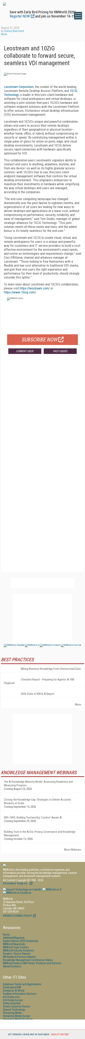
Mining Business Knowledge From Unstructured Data (51, 669)
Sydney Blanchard (14, 31)
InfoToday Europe (13, 1000)
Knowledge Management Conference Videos (28, 960)
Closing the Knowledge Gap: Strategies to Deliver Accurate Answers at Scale (37, 801)
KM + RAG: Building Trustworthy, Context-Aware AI (33, 817)
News (4, 34)
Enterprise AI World (13, 990)
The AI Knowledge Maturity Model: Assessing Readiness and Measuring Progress (38, 783)
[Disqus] (42, 415)
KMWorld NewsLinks (14, 944)
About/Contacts (12, 966)
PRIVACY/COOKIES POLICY (17, 915)
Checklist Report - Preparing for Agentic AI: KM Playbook (39, 681)
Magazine (14, 937)
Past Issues (60, 351)
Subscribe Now (39, 339)
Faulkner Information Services (19, 993)
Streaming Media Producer (18, 1019)
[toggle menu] (78, 15)
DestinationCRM (12, 987)
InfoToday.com (11, 997)
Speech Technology (14, 1009)
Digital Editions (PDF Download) (20, 941)
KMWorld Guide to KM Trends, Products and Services (32, 963)
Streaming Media (12, 1012)
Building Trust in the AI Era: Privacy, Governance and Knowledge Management (39, 833)
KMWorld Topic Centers (16, 947)
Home (6, 934)
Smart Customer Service (16, 1006)
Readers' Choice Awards (17, 953)
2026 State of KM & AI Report (37, 694)
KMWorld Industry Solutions (18, 950)
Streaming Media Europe (16, 1016)
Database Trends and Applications (22, 984)
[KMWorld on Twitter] (51, 889)
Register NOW (20, 16)
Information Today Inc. (16, 883)
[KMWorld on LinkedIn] (22, 889)
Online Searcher (12, 1003)
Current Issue (25, 351)
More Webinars (72, 849)
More (78, 704)
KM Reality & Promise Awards (19, 956)
